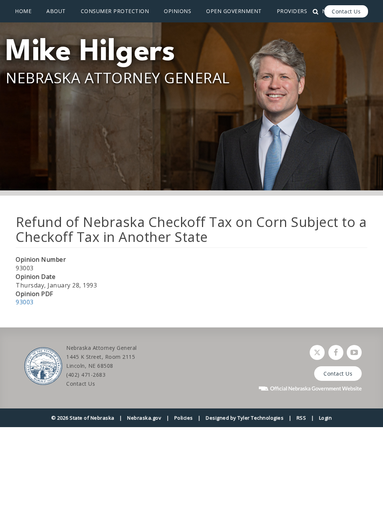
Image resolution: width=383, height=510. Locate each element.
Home (23, 11)
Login (325, 417)
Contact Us (346, 11)
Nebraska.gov (144, 417)
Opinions (177, 11)
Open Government (234, 11)
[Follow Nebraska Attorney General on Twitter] (317, 352)
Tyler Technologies (261, 417)
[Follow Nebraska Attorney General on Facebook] (335, 352)
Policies (183, 417)
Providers (292, 11)
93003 (25, 302)
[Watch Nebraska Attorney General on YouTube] (354, 352)
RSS (301, 417)
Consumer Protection (115, 11)
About (56, 11)
